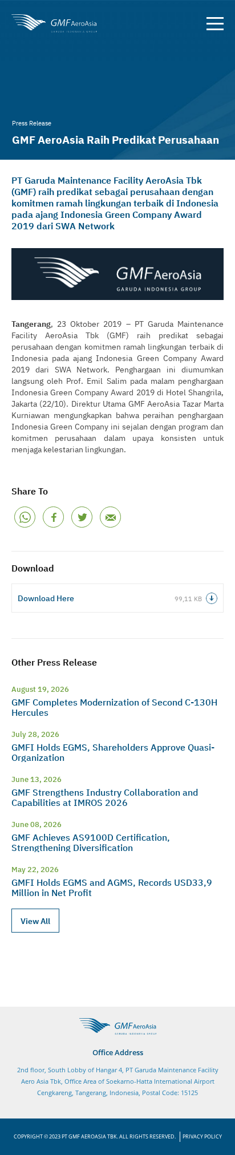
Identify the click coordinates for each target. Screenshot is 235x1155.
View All (35, 920)
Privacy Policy (202, 1136)
